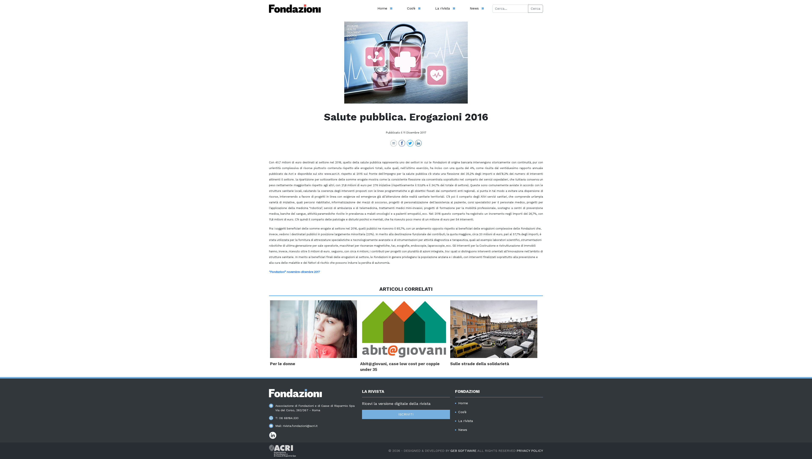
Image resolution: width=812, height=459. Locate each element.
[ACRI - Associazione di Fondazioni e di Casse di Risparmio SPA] (282, 450)
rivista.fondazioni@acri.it (300, 426)
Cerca (535, 9)
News (474, 8)
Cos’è (411, 8)
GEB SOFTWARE (463, 451)
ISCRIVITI (406, 414)
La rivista (442, 8)
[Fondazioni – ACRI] (295, 8)
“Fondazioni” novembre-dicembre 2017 (294, 271)
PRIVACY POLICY (530, 451)
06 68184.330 (289, 418)
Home (382, 8)
